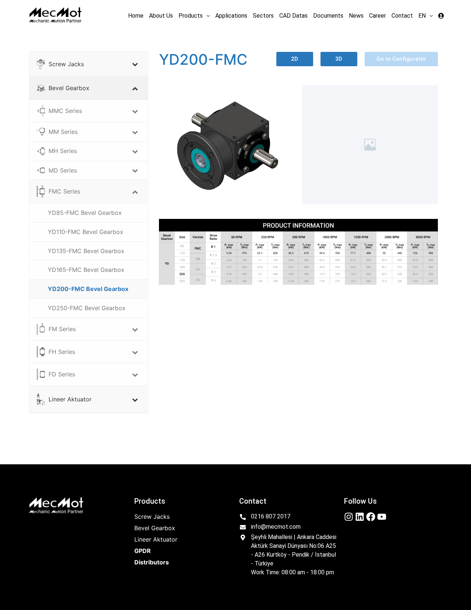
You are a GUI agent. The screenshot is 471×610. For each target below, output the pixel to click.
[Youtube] (381, 516)
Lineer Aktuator (155, 539)
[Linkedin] (359, 516)
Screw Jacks (152, 516)
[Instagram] (348, 516)
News (356, 15)
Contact (402, 15)
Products (190, 15)
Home (136, 15)
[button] (194, 15)
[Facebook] (370, 516)
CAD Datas (293, 15)
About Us (161, 15)
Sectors (263, 15)
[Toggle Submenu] (135, 64)
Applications (231, 15)
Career (377, 15)
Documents (328, 15)
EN (422, 15)
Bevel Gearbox (154, 528)
